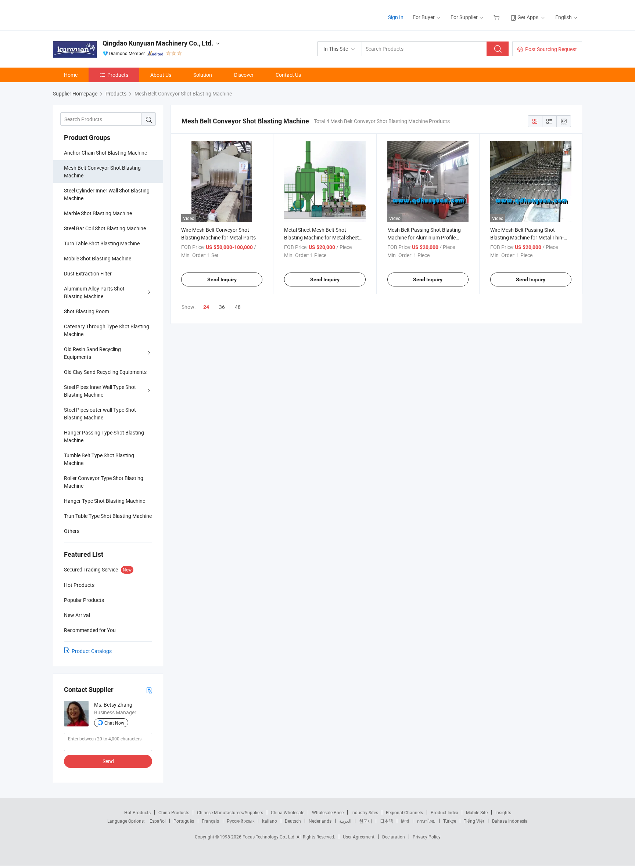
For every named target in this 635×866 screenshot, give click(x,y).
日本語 (386, 821)
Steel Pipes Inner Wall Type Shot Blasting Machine (100, 390)
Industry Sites (364, 812)
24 (206, 307)
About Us (160, 74)
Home (71, 74)
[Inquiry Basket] (497, 17)
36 (222, 306)
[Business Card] (149, 690)
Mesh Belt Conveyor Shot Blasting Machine (102, 171)
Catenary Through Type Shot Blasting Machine (106, 330)
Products (117, 74)
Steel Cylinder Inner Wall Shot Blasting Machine (107, 194)
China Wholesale (287, 812)
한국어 (365, 821)
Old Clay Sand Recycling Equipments (105, 371)
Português (183, 821)
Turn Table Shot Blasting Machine (102, 243)
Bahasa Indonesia (510, 821)
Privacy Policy (427, 837)
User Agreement (358, 837)
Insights (503, 812)
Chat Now (114, 723)
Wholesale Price (328, 812)
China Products (173, 812)
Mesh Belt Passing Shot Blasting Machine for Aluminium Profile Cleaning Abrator (424, 237)
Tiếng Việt (474, 821)
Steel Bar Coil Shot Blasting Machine (105, 228)
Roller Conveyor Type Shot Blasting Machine (103, 482)
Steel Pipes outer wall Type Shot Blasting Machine (100, 413)
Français (210, 821)
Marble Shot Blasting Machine (98, 213)
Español (158, 821)
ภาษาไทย (426, 821)
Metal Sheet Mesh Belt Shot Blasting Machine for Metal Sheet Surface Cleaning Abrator (321, 237)
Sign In (395, 17)
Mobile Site (477, 812)
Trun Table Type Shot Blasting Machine (108, 515)
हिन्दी (405, 821)
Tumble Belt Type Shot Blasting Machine (99, 459)
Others (71, 530)
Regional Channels (404, 812)
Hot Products (137, 812)
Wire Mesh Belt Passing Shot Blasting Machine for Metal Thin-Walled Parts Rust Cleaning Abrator (530, 237)
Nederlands (320, 821)
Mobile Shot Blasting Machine (97, 258)
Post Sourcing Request (551, 49)
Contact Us (288, 74)
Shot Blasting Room (86, 311)
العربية (345, 821)
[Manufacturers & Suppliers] (100, 14)
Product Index (444, 812)
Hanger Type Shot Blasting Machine (104, 500)
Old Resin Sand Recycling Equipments (92, 353)
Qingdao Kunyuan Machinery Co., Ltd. (158, 43)
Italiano (269, 821)
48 (238, 306)
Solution (202, 74)
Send (108, 761)
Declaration (393, 837)
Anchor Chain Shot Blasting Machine (105, 152)
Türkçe (449, 821)
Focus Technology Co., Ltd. (270, 837)
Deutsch (293, 821)
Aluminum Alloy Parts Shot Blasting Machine (94, 292)
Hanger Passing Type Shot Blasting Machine (104, 436)
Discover (244, 74)
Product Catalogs (92, 650)
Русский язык (240, 821)
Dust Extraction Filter (88, 273)
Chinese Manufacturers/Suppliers (230, 812)
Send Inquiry (222, 279)
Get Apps (527, 17)
